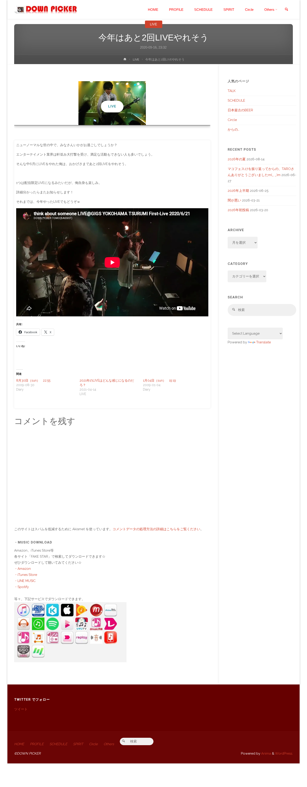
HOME (19, 744)
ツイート (21, 709)
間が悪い (234, 200)
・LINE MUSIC (25, 581)
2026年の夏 (237, 159)
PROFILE (37, 744)
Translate (263, 342)
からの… (233, 129)
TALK (232, 91)
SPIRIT (78, 744)
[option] (112, 103)
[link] (286, 9)
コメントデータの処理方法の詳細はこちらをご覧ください (156, 529)
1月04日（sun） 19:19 (159, 380)
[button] (110, 119)
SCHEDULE (236, 100)
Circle (232, 120)
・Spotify (21, 587)
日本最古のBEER (240, 110)
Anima (265, 753)
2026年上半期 (238, 191)
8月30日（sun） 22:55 (33, 380)
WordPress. (284, 753)
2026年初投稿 (238, 210)
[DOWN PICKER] (45, 9)
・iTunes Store (25, 575)
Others (109, 744)
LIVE (153, 24)
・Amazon (22, 569)
